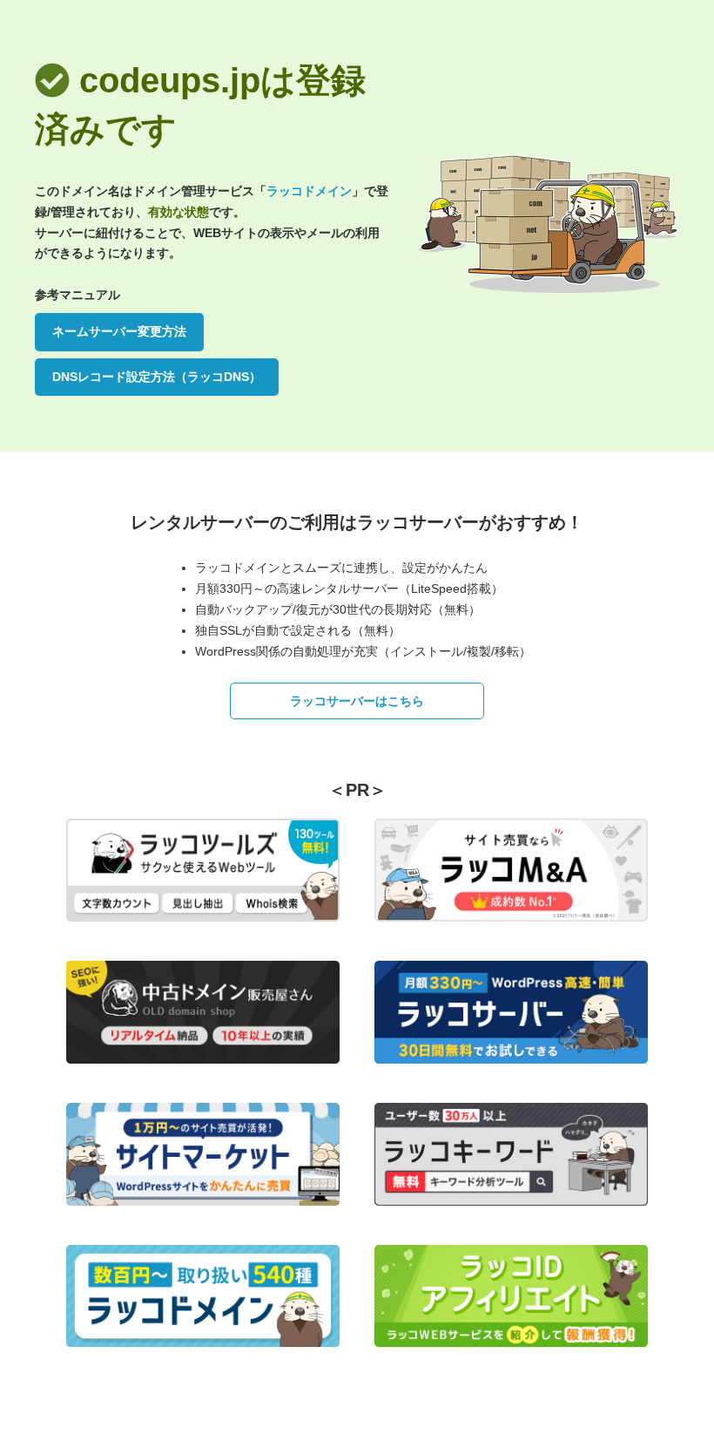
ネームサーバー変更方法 (119, 331)
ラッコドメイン (309, 191)
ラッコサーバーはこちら (357, 701)
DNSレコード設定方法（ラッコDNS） (156, 377)
